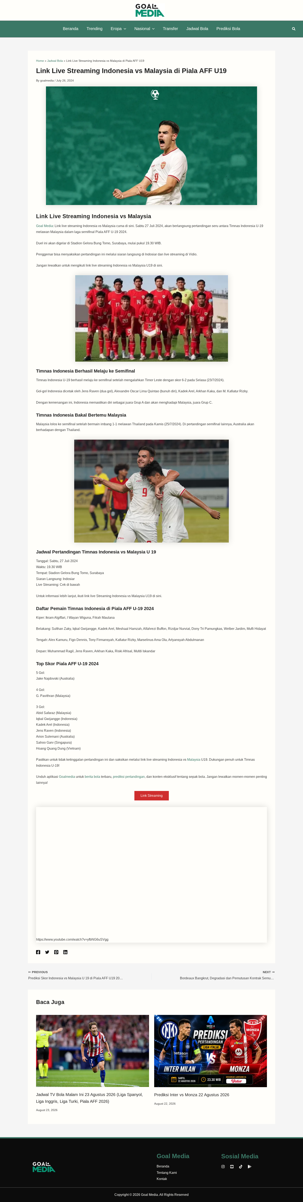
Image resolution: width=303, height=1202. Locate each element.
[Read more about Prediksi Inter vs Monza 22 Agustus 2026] (210, 1051)
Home (40, 60)
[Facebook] (38, 952)
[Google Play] (249, 1166)
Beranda (163, 1166)
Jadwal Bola (55, 60)
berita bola (92, 776)
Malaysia (194, 759)
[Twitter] (47, 952)
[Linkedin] (65, 952)
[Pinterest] (56, 952)
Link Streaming (152, 795)
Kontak (162, 1179)
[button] (124, 28)
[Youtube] (232, 1166)
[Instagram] (223, 1166)
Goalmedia (67, 776)
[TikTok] (241, 1166)
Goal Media (44, 226)
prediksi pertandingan (129, 776)
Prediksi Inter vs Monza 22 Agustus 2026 (191, 1095)
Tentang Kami (167, 1172)
